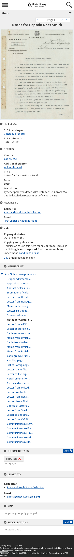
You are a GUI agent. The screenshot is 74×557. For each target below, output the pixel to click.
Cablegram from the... (19, 333)
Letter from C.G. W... (18, 419)
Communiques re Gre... (20, 433)
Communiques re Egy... (20, 424)
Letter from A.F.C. (17, 324)
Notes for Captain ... (19, 319)
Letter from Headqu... (19, 301)
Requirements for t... (19, 378)
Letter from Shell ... (18, 410)
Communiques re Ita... (19, 442)
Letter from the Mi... (18, 297)
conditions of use (29, 253)
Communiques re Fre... (20, 428)
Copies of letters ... (18, 405)
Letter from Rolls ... (18, 396)
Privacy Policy (5, 545)
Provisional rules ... (18, 315)
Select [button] (63, 20)
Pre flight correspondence (20, 274)
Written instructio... (18, 310)
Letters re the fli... (17, 392)
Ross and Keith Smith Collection (25, 487)
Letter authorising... (18, 328)
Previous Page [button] (38, 20)
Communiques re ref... (20, 437)
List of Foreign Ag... (18, 365)
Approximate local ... (19, 283)
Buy (6, 257)
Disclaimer (17, 545)
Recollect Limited (40, 553)
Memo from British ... (19, 338)
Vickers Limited (13, 167)
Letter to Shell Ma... (18, 414)
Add (67, 450)
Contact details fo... (18, 288)
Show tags (11, 458)
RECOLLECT (4, 553)
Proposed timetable (19, 279)
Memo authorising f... (19, 306)
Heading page (15, 360)
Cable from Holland (18, 342)
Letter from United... (19, 387)
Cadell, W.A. (11, 159)
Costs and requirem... (19, 383)
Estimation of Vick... (18, 292)
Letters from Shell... (18, 401)
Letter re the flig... (17, 369)
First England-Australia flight (23, 497)
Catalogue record (14, 133)
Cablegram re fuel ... (18, 356)
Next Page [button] (67, 20)
